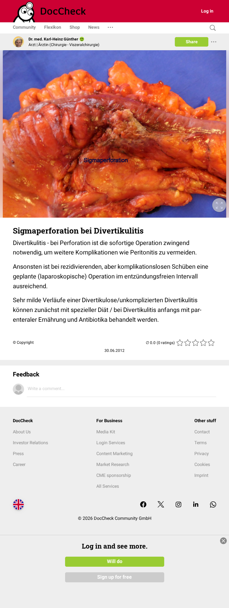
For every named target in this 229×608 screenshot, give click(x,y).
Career (19, 464)
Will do (114, 561)
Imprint (201, 475)
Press (18, 453)
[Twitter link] (161, 505)
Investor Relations (30, 442)
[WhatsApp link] (213, 505)
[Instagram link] (178, 505)
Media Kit (105, 431)
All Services (107, 486)
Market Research (112, 464)
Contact (202, 431)
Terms (200, 442)
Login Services (110, 442)
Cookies (202, 464)
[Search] (211, 28)
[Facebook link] (143, 505)
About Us (22, 431)
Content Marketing (114, 453)
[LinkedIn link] (196, 505)
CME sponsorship (113, 475)
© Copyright (23, 342)
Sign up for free (114, 577)
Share (192, 41)
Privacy (201, 453)
